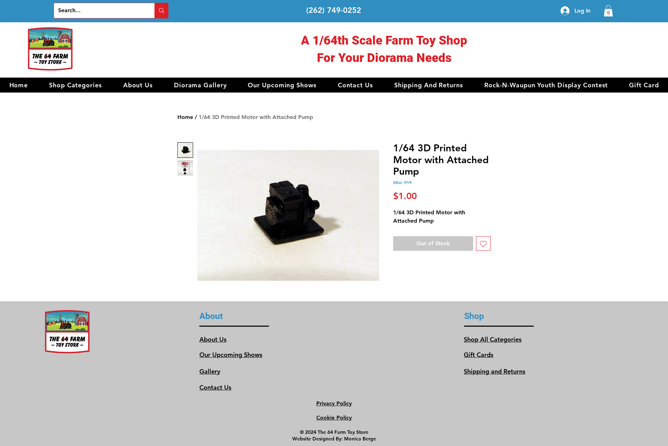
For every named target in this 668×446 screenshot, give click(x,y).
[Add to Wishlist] (483, 243)
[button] (75, 85)
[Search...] (161, 10)
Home (185, 117)
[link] (608, 10)
